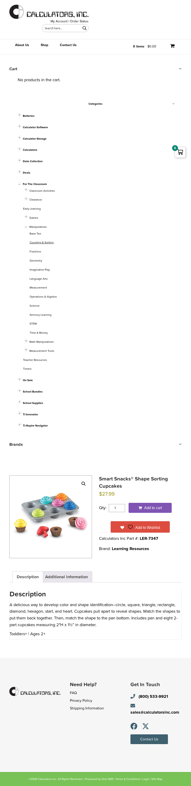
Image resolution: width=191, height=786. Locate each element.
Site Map (156, 779)
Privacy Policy (81, 700)
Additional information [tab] (66, 576)
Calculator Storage (35, 138)
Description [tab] (28, 576)
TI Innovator (30, 414)
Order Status (79, 21)
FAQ (73, 693)
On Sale (28, 380)
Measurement (38, 287)
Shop (44, 45)
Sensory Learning (40, 314)
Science (35, 305)
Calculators (30, 149)
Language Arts (39, 278)
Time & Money (39, 332)
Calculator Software (35, 127)
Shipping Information (87, 708)
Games (33, 217)
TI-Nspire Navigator (35, 425)
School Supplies (33, 403)
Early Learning (32, 208)
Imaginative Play (40, 269)
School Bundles (33, 391)
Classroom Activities (42, 190)
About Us (22, 45)
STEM (33, 323)
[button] (83, 484)
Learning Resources (130, 548)
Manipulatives (38, 226)
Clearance (35, 199)
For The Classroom (35, 184)
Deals (26, 172)
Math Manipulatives (41, 341)
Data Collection (33, 161)
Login (145, 779)
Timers (27, 368)
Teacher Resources (35, 360)
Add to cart (153, 508)
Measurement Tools (41, 351)
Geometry (36, 260)
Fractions (35, 251)
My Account (59, 21)
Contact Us (68, 45)
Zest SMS (107, 779)
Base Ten (35, 233)
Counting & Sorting (42, 242)
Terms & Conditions (128, 779)
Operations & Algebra (43, 296)
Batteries (28, 116)
